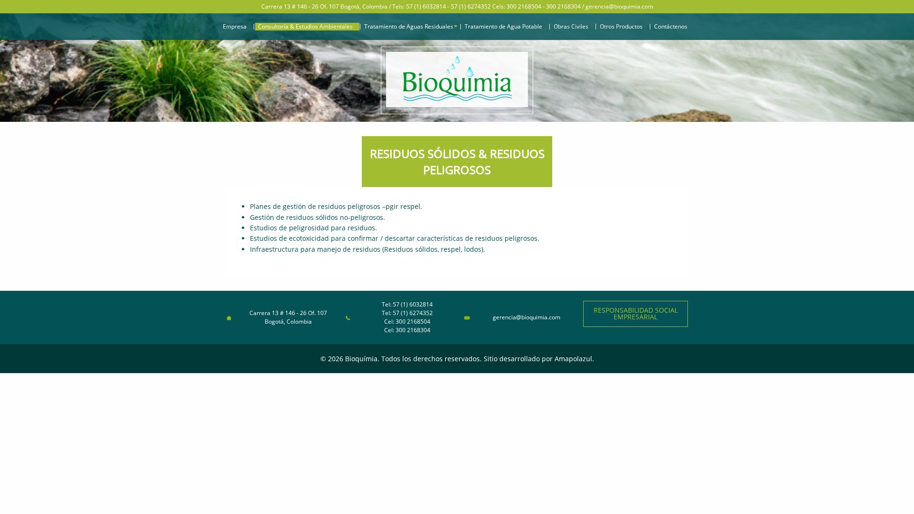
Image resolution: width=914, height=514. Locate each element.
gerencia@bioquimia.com (619, 6)
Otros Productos (621, 26)
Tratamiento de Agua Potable (503, 26)
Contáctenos (670, 26)
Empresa (235, 26)
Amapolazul (573, 358)
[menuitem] (236, 26)
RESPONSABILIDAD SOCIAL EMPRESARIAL (636, 313)
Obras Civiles (571, 26)
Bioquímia (361, 358)
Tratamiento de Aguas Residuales (408, 26)
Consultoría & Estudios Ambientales (305, 26)
